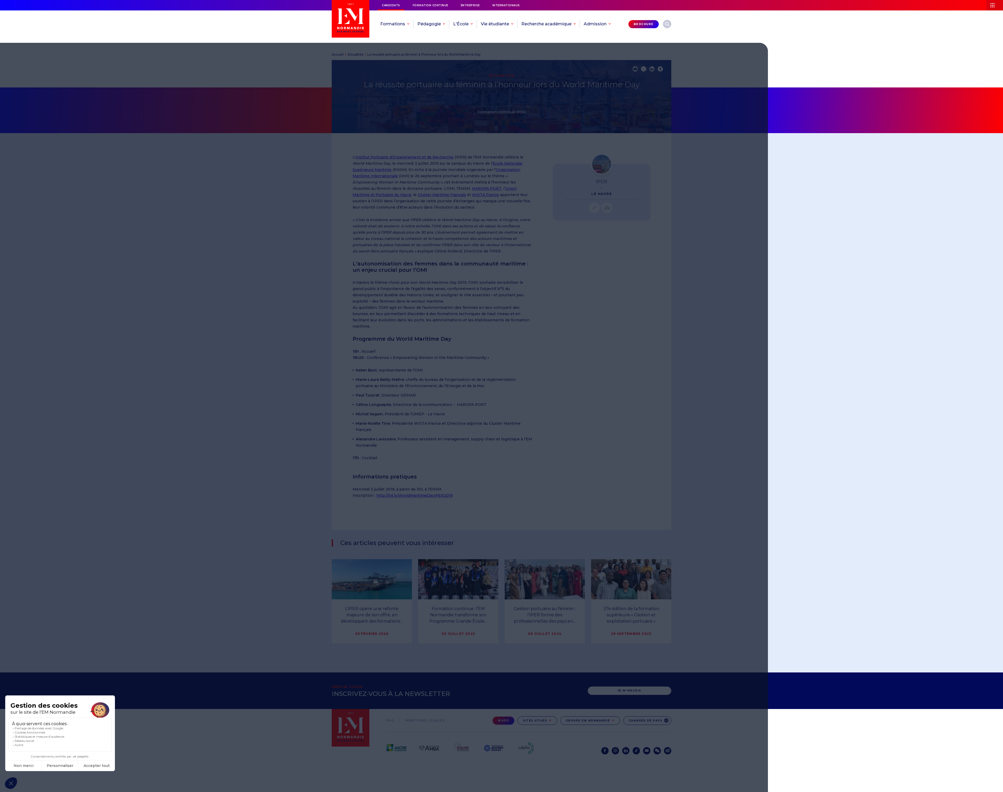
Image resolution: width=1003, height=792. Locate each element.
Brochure (644, 24)
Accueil (337, 54)
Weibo (667, 750)
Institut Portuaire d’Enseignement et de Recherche (404, 157)
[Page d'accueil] (350, 19)
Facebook (605, 750)
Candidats (391, 5)
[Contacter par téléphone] (594, 208)
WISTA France (485, 194)
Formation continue (430, 5)
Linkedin (625, 750)
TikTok (636, 750)
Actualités (355, 54)
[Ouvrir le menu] (994, 5)
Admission (595, 23)
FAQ (390, 720)
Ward (503, 720)
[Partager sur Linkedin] (652, 69)
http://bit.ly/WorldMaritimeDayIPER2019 (414, 495)
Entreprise (470, 5)
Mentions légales (425, 720)
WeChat (657, 750)
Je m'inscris (629, 690)
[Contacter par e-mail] (607, 208)
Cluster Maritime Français (442, 194)
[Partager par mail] (635, 69)
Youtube (646, 750)
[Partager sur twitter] (643, 69)
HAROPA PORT (486, 188)
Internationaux (506, 5)
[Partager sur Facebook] (660, 69)
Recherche (667, 24)
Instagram (615, 750)
